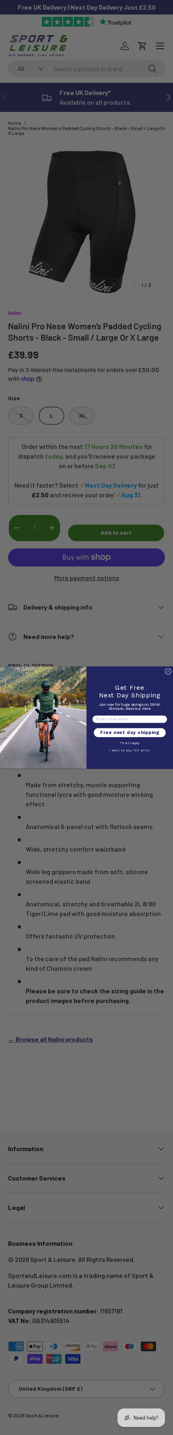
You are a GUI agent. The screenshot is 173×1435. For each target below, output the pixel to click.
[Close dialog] (168, 671)
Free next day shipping (129, 732)
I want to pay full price (129, 750)
